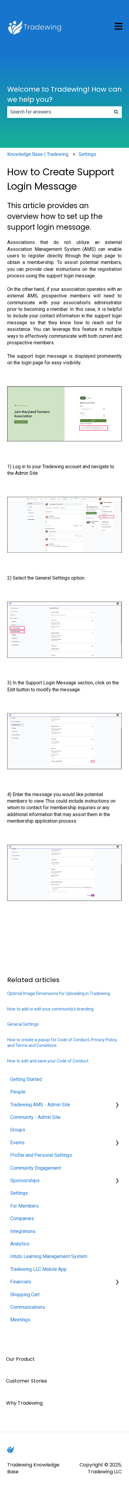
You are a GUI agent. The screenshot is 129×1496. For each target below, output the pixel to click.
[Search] (116, 112)
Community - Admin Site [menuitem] (35, 1117)
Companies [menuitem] (22, 1218)
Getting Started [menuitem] (26, 1079)
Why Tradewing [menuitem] (24, 1403)
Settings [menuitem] (19, 1193)
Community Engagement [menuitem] (35, 1168)
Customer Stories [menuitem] (26, 1380)
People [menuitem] (18, 1092)
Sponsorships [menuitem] (25, 1180)
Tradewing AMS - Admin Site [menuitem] (40, 1105)
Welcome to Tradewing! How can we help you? (64, 95)
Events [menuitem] (17, 1142)
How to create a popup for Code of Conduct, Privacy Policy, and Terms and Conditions (62, 1042)
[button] (117, 1105)
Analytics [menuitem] (19, 1244)
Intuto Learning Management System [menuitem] (48, 1256)
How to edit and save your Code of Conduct (47, 1061)
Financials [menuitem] (20, 1282)
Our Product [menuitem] (20, 1359)
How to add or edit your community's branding (50, 1009)
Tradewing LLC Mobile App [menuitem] (38, 1269)
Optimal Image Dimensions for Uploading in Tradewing (58, 993)
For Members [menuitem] (24, 1206)
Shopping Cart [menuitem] (25, 1294)
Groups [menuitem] (17, 1130)
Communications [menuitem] (27, 1307)
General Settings (23, 1024)
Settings (87, 154)
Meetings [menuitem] (20, 1320)
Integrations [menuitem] (22, 1231)
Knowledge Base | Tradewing (37, 154)
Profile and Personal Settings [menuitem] (41, 1155)
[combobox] (58, 112)
